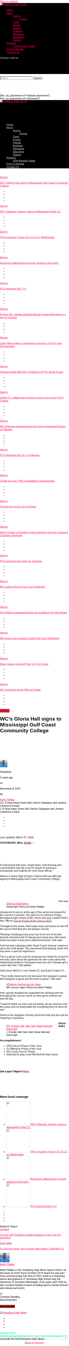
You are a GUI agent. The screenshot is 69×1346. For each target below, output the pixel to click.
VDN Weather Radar (24, 46)
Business (18, 31)
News (9, 13)
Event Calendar (14, 49)
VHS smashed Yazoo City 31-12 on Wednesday (27, 237)
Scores (23, 19)
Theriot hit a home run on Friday (18, 506)
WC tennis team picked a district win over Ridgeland (29, 638)
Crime (16, 22)
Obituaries (18, 34)
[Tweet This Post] (37, 194)
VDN (27, 842)
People (17, 28)
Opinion (17, 40)
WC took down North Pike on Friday (20, 689)
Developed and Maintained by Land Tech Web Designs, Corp (34, 1335)
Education (18, 37)
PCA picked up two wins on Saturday (21, 561)
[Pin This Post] (37, 197)
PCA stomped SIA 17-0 (13, 288)
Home (9, 10)
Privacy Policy (8, 1332)
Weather (11, 43)
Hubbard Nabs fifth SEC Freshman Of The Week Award (31, 372)
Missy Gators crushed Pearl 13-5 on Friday (24, 664)
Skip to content (9, 1)
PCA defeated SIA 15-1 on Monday (20, 455)
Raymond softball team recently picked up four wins (29, 263)
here (26, 1071)
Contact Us (12, 52)
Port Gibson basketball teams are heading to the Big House (33, 612)
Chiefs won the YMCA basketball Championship (27, 481)
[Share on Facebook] (37, 191)
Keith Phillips (7, 799)
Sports (17, 16)
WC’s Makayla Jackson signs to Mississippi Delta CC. (30, 211)
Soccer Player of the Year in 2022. (32, 920)
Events (17, 25)
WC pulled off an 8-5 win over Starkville (22, 587)
